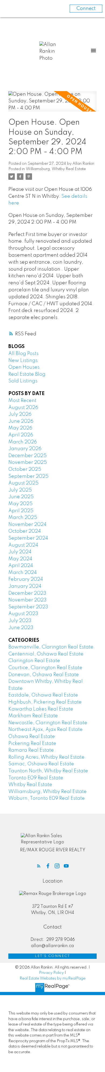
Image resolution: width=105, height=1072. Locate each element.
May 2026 (20, 428)
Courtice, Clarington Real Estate (45, 667)
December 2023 (27, 593)
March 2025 (22, 517)
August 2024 (23, 545)
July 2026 (20, 414)
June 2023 (20, 627)
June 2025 (21, 496)
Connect (86, 8)
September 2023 (28, 607)
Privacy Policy (51, 973)
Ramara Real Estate (31, 750)
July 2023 (20, 620)
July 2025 (20, 490)
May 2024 (20, 559)
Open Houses (24, 367)
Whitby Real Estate (30, 784)
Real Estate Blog (27, 374)
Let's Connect (52, 956)
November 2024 (27, 524)
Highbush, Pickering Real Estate (45, 702)
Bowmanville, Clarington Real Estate (50, 647)
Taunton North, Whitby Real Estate (48, 771)
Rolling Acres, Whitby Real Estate (46, 757)
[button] (38, 865)
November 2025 (27, 462)
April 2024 (20, 565)
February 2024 (25, 579)
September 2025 (28, 476)
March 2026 (22, 442)
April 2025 (20, 510)
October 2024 (24, 531)
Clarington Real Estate (34, 660)
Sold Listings (22, 381)
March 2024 (22, 572)
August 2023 (23, 613)
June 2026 (20, 421)
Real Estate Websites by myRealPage (53, 978)
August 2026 (23, 407)
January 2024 (24, 586)
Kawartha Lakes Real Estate (40, 709)
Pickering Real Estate (32, 743)
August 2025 (23, 483)
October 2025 (24, 469)
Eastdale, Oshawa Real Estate (43, 695)
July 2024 (20, 552)
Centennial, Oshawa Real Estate (45, 654)
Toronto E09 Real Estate (35, 778)
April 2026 (20, 435)
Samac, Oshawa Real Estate (41, 764)
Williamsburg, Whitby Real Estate (56, 169)
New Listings (23, 360)
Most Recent (22, 400)
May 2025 (20, 503)
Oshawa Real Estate (31, 736)
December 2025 (27, 455)
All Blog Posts (23, 353)
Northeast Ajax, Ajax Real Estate (45, 729)
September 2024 (28, 538)
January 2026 (24, 448)
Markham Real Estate (33, 716)
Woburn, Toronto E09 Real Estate (46, 798)
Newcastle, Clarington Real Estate (47, 722)
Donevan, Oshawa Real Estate (43, 674)
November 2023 (27, 600)
